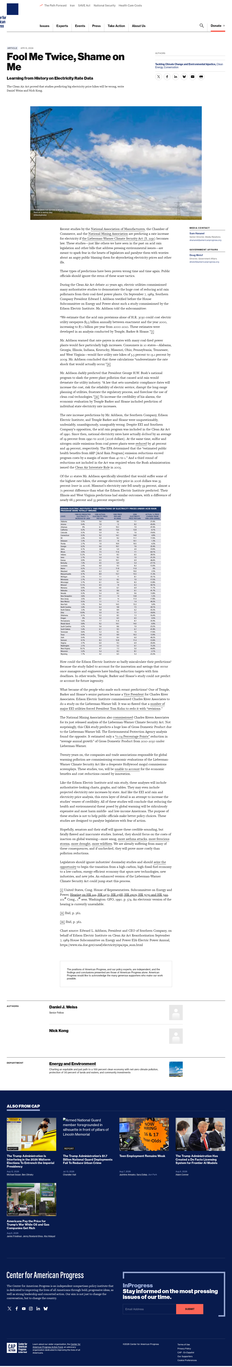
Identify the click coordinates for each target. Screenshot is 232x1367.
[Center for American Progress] (13, 16)
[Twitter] (9, 1308)
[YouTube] (23, 1308)
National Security (104, 5)
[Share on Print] (201, 76)
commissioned (123, 717)
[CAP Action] (18, 1348)
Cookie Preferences (187, 1360)
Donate (216, 26)
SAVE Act (84, 5)
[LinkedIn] (38, 1308)
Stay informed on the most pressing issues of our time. (170, 1291)
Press (96, 26)
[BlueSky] (45, 1308)
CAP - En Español (185, 1352)
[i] (152, 331)
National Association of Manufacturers (118, 229)
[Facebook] (16, 1308)
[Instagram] (31, 1308)
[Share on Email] (192, 76)
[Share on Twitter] (158, 76)
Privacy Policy (184, 1348)
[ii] (109, 364)
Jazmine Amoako (127, 1174)
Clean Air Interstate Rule (92, 467)
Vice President (134, 694)
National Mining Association (108, 233)
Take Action (116, 26)
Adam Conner (182, 1174)
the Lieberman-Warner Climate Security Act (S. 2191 (118, 238)
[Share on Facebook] (167, 76)
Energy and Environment (72, 1063)
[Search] (202, 27)
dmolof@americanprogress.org (204, 262)
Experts (62, 26)
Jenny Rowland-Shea (33, 1236)
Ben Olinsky (27, 1174)
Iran (72, 5)
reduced (141, 443)
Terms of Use (183, 1344)
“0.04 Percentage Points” (132, 736)
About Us (139, 26)
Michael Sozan (14, 1174)
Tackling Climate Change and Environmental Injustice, (186, 64)
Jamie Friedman (14, 1236)
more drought (80, 843)
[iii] (96, 396)
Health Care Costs (130, 5)
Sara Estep (142, 1174)
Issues (44, 26)
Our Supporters (184, 1356)
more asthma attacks (132, 839)
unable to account (127, 769)
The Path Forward (55, 5)
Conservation (171, 67)
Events (80, 26)
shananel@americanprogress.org (205, 240)
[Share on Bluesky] (184, 76)
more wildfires (102, 843)
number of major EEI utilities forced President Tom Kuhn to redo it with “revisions (112, 706)
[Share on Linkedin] (175, 76)
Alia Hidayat (49, 1236)
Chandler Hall (69, 1174)
